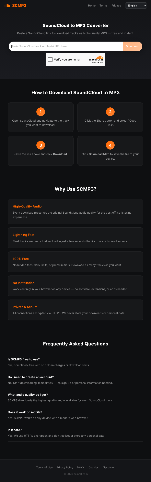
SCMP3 (19, 5)
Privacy (116, 5)
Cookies (94, 467)
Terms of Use (44, 467)
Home (92, 5)
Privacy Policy (65, 467)
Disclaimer (108, 467)
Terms (103, 5)
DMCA (81, 467)
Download (132, 46)
